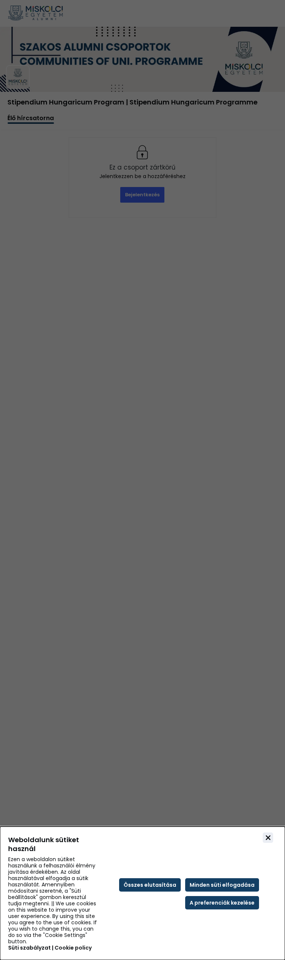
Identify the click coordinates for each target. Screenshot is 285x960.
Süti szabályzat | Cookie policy (50, 948)
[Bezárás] (268, 837)
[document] (142, 893)
